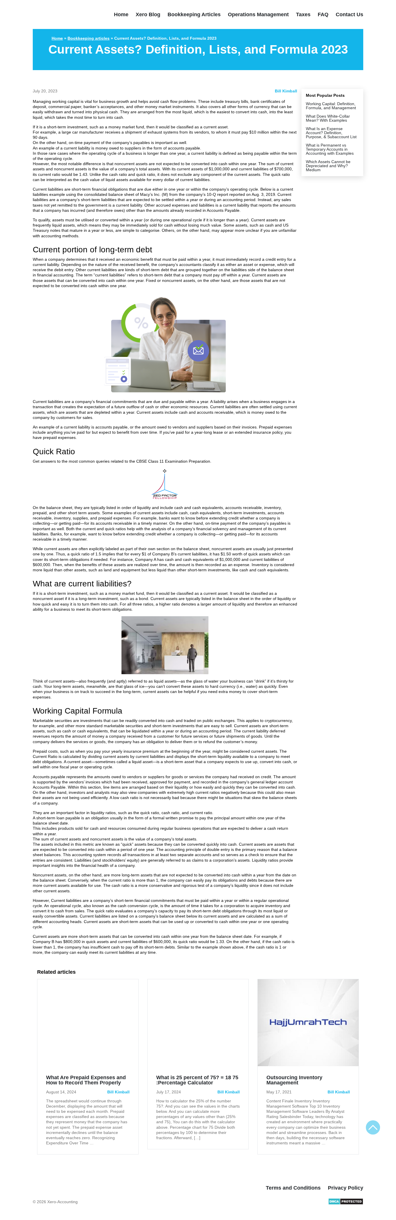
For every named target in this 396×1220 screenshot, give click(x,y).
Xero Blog (148, 14)
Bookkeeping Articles (194, 14)
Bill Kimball (286, 91)
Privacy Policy (345, 1188)
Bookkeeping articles (89, 38)
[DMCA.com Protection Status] (345, 1203)
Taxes (303, 14)
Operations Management (258, 14)
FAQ (323, 14)
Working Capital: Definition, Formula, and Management (331, 105)
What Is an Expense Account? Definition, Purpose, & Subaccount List (331, 132)
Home (121, 14)
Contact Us (349, 14)
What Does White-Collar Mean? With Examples (328, 118)
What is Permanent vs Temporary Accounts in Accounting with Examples (330, 149)
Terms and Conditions (293, 1188)
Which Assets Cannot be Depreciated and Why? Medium (328, 165)
